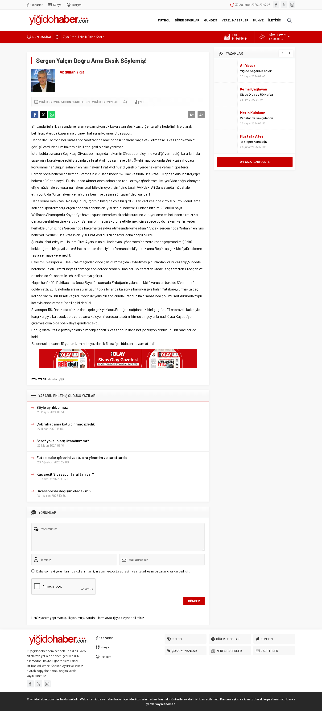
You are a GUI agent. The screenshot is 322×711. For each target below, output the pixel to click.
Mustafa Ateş (252, 136)
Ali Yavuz (247, 65)
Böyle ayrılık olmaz (52, 407)
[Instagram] (292, 4)
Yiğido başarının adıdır (256, 71)
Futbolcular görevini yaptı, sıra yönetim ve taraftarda (82, 457)
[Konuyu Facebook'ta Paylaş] (34, 114)
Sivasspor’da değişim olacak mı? (64, 491)
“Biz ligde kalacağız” (254, 141)
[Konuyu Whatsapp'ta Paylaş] (51, 114)
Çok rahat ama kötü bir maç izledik (66, 424)
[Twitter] (284, 4)
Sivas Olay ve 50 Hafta (256, 94)
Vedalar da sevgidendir (256, 118)
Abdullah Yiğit (72, 71)
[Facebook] (276, 4)
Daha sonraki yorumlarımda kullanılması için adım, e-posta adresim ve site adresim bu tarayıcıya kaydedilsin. (113, 571)
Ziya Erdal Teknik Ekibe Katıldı (84, 37)
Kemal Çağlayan (253, 89)
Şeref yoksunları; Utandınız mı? (63, 440)
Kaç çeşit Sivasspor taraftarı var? (65, 474)
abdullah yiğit (56, 379)
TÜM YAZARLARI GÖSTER (255, 161)
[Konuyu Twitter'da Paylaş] (43, 114)
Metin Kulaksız (252, 112)
